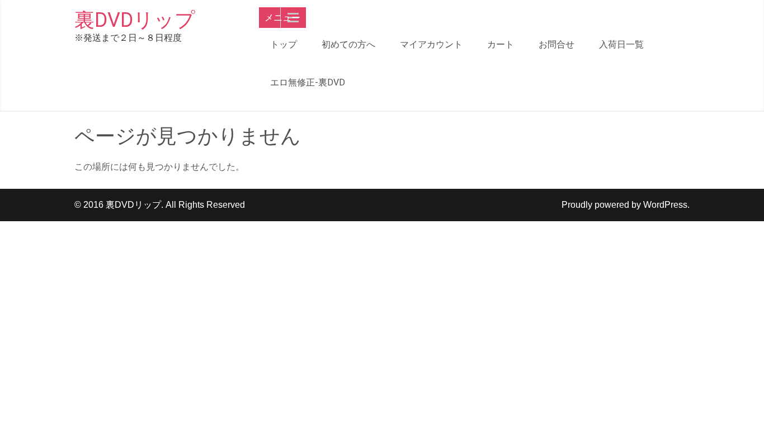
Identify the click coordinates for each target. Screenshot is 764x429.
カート (500, 44)
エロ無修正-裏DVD (307, 82)
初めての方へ (348, 44)
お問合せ (556, 44)
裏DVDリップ (134, 20)
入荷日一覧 (621, 44)
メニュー (282, 17)
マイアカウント (431, 44)
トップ (283, 44)
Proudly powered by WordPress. (626, 204)
